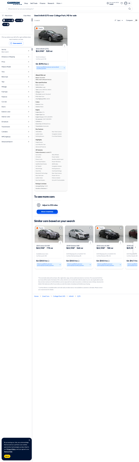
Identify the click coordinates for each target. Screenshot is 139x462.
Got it (7, 456)
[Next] (65, 36)
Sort (118, 20)
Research (51, 3)
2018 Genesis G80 (72, 246)
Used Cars (45, 296)
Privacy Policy (11, 449)
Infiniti (71, 296)
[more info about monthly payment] (48, 64)
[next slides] (135, 247)
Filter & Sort (8, 16)
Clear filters (27, 15)
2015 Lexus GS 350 (43, 246)
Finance (42, 3)
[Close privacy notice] (29, 440)
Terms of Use (8, 451)
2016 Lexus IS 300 (103, 246)
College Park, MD (59, 296)
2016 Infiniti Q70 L (42, 49)
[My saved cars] (122, 3)
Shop (26, 3)
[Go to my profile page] (128, 3)
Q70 (78, 296)
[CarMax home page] (14, 3)
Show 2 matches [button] (47, 212)
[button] (8, 20)
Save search (17, 43)
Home (36, 296)
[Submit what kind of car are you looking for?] (129, 9)
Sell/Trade (33, 3)
